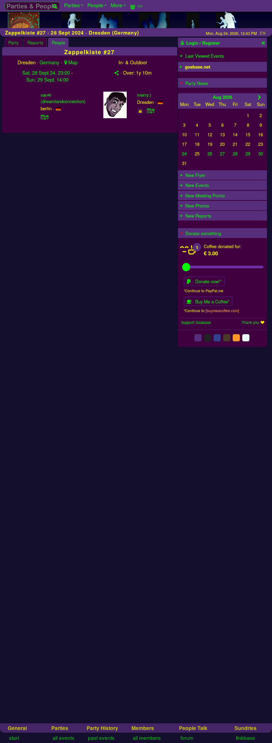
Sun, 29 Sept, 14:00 (47, 79)
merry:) (144, 95)
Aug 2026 (222, 97)
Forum (186, 737)
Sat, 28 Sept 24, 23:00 (46, 72)
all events (63, 737)
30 (260, 153)
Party (13, 42)
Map (73, 62)
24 (184, 153)
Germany (49, 62)
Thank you (250, 322)
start (14, 737)
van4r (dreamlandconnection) (63, 98)
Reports (35, 42)
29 (247, 153)
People (58, 42)
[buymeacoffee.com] (222, 310)
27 (222, 153)
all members (147, 737)
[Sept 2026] (259, 97)
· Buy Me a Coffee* (210, 301)
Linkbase (245, 737)
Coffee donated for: (222, 246)
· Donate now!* (206, 281)
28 (235, 153)
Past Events (101, 737)
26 (209, 153)
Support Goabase (196, 322)
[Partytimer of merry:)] (151, 110)
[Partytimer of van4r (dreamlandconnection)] (45, 117)
